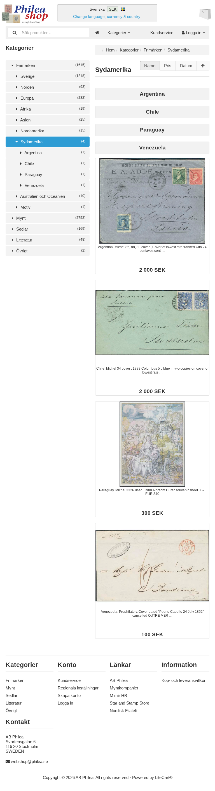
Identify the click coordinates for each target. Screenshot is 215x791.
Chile (54, 163)
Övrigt (50, 250)
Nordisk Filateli (123, 710)
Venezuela (54, 185)
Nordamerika (52, 130)
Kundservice (161, 32)
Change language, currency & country (106, 16)
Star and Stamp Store (129, 703)
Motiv (52, 207)
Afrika (52, 109)
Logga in (193, 32)
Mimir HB (118, 695)
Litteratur (50, 240)
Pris (167, 65)
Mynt (50, 218)
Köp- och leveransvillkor (183, 680)
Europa (52, 98)
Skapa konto (69, 695)
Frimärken (50, 65)
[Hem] (97, 32)
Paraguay (54, 174)
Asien (52, 120)
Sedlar (50, 229)
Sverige (52, 76)
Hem (110, 50)
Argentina (54, 152)
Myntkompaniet (124, 688)
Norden (52, 87)
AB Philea (119, 680)
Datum (186, 65)
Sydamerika (52, 141)
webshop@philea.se (29, 761)
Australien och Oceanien (52, 196)
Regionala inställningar (78, 688)
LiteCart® (163, 777)
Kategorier (117, 32)
